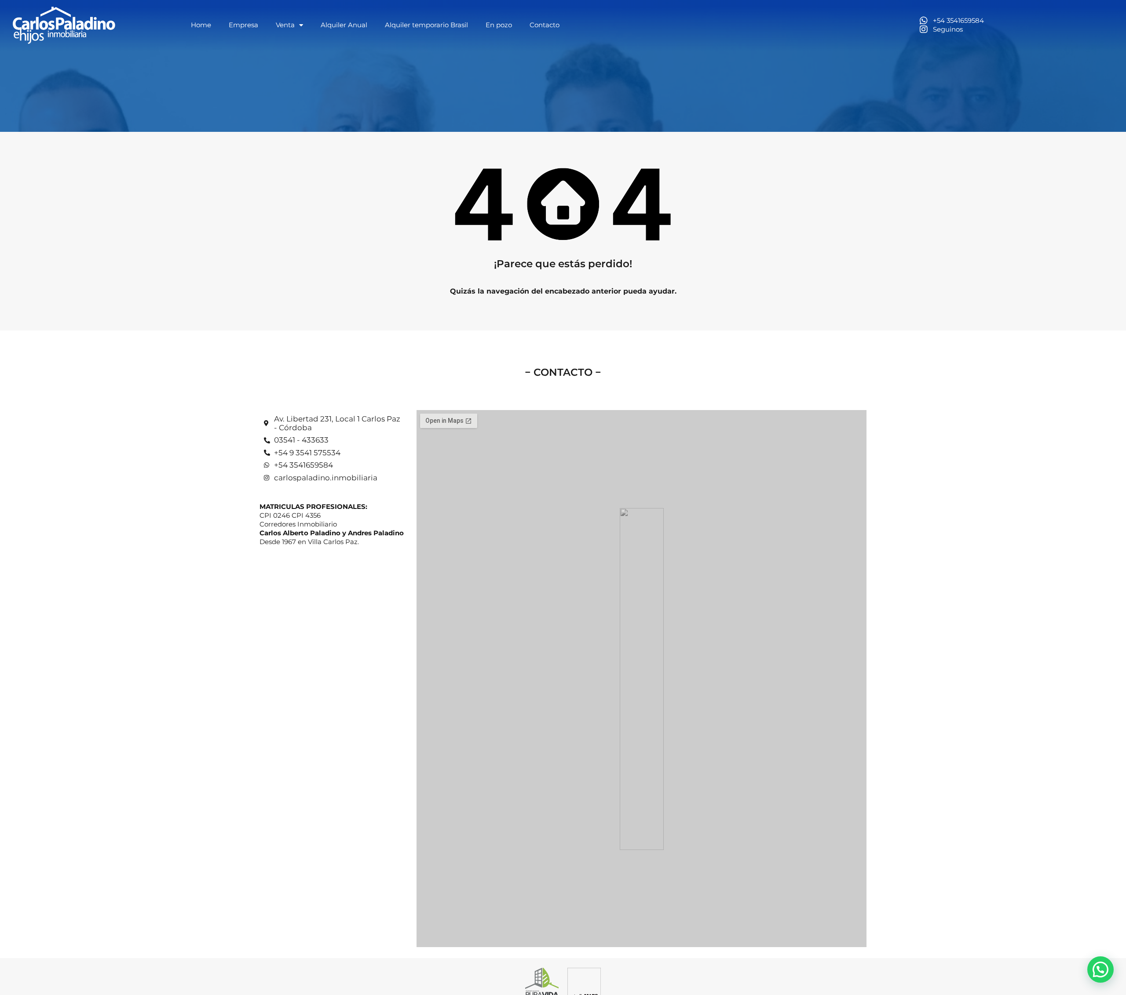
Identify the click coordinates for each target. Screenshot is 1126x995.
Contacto (544, 25)
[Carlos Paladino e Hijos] (64, 25)
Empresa (243, 25)
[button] (1100, 969)
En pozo (499, 25)
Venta (285, 25)
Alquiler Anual (344, 25)
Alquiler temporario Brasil (426, 25)
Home (201, 25)
